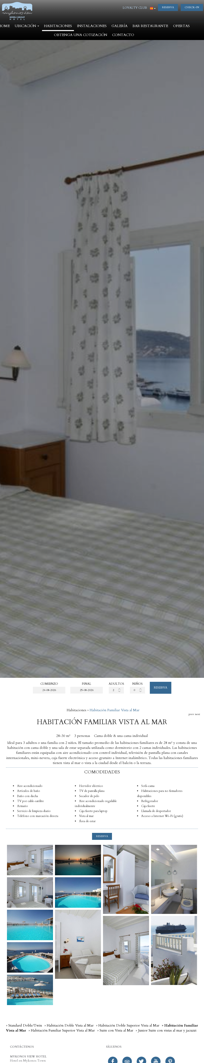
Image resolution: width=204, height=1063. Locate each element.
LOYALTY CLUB (135, 8)
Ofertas (181, 25)
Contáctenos (22, 1047)
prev (191, 714)
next (197, 714)
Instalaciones (92, 25)
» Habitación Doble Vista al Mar (69, 1025)
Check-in (192, 7)
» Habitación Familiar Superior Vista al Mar (61, 1030)
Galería (120, 25)
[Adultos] (116, 690)
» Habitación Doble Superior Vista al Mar (127, 1025)
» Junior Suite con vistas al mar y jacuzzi (166, 1030)
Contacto (123, 34)
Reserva (168, 7)
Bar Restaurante (150, 25)
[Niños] (137, 690)
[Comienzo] (49, 690)
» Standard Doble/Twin (24, 1025)
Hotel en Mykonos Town (28, 1060)
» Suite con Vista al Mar (115, 1030)
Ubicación (26, 25)
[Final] (86, 690)
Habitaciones (58, 25)
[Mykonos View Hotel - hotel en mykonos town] (17, 10)
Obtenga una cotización (80, 34)
